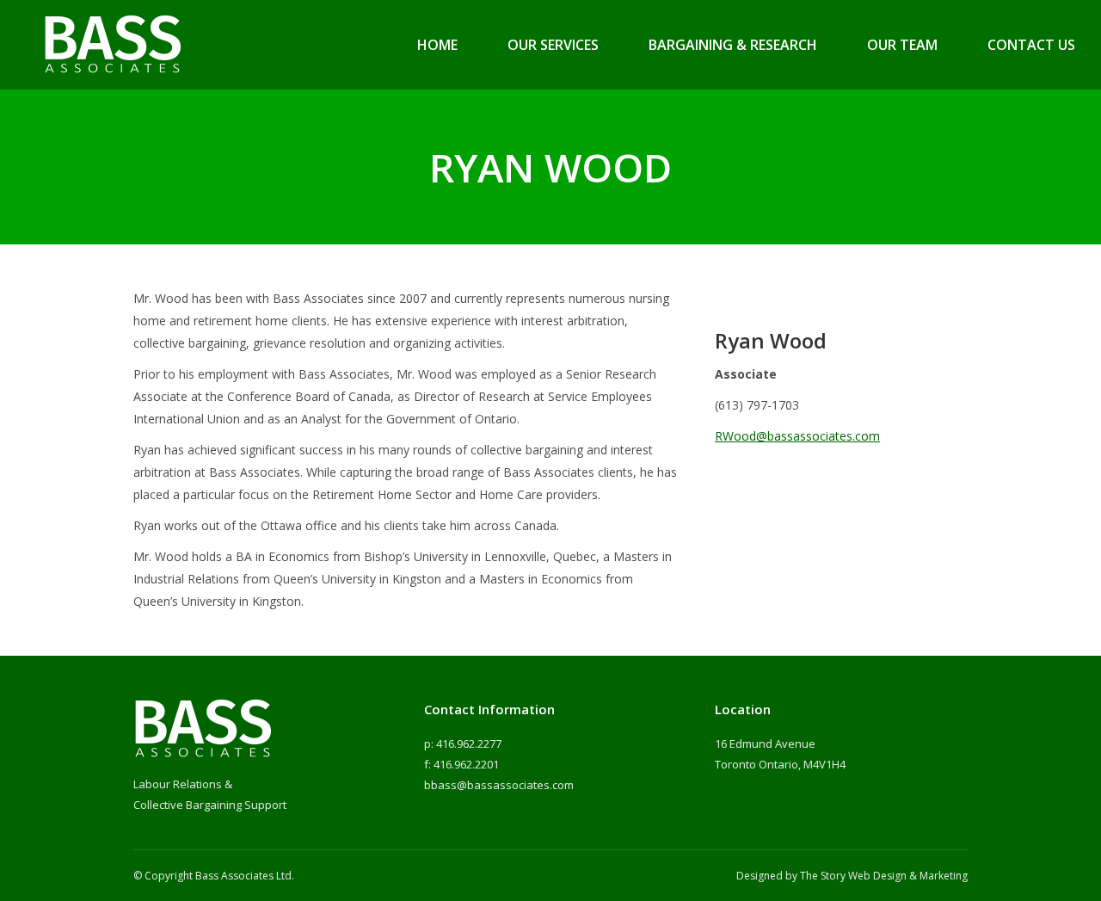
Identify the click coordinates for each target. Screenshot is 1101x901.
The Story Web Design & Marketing (884, 875)
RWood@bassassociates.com (797, 436)
